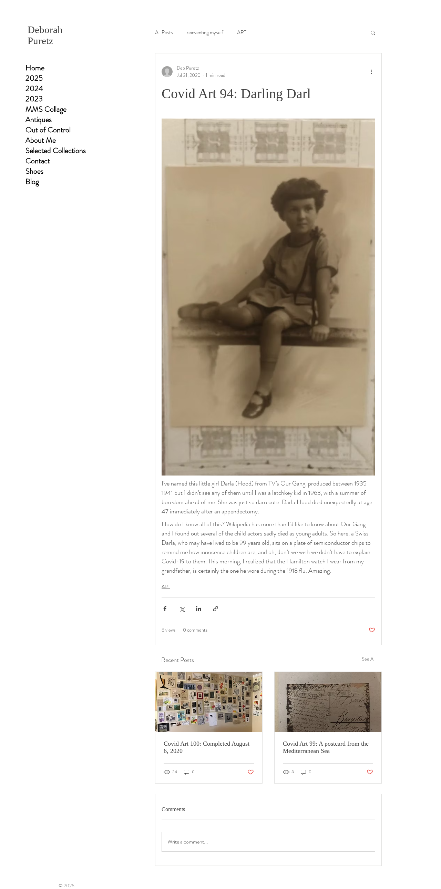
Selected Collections (55, 150)
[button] (373, 32)
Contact (37, 161)
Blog (32, 181)
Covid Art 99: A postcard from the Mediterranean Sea (326, 747)
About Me (40, 140)
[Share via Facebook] (165, 608)
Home (34, 68)
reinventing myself (205, 32)
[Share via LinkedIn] (198, 608)
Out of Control (48, 130)
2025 (34, 78)
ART (241, 32)
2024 (34, 88)
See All (369, 658)
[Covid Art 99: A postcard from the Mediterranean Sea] (328, 702)
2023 (34, 99)
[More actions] (371, 72)
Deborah (45, 29)
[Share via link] (215, 608)
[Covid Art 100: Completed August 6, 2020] (208, 702)
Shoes (34, 171)
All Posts (164, 32)
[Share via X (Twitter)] (181, 608)
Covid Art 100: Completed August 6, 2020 (206, 747)
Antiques (38, 119)
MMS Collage (45, 109)
